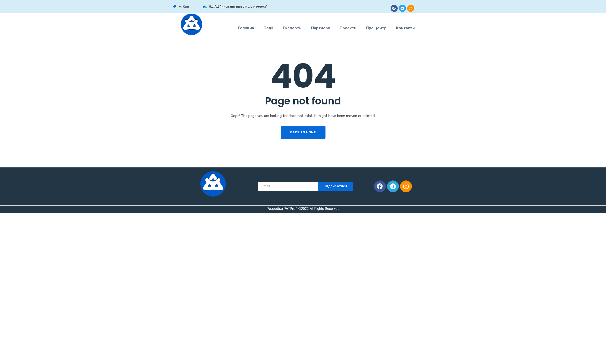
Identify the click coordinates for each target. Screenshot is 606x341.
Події (268, 28)
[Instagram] (410, 8)
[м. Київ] (174, 6)
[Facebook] (394, 8)
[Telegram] (402, 8)
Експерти (292, 28)
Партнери (320, 28)
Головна (246, 28)
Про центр (376, 28)
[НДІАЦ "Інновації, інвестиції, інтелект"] (204, 6)
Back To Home (303, 132)
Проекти (348, 28)
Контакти (405, 28)
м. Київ (184, 6)
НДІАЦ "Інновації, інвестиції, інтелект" (238, 6)
